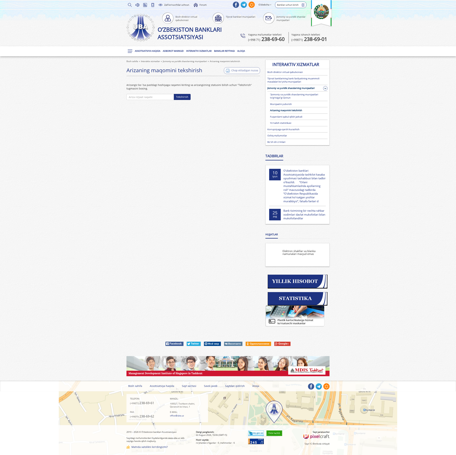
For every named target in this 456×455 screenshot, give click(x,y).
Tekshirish (182, 97)
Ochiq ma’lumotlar (277, 135)
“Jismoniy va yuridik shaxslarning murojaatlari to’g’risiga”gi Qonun (294, 96)
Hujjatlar (271, 234)
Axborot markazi (173, 50)
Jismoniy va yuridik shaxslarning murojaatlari (291, 88)
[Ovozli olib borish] (137, 5)
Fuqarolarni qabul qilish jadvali (286, 116)
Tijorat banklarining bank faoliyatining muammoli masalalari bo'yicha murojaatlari (293, 80)
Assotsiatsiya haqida (147, 50)
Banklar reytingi (224, 50)
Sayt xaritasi (189, 386)
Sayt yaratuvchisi (321, 431)
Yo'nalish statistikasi (280, 123)
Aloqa (241, 50)
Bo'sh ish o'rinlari (276, 142)
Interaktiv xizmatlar (199, 50)
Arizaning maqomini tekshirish (286, 110)
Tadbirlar (274, 156)
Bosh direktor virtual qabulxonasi (285, 72)
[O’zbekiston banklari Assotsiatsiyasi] (140, 27)
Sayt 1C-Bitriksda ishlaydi (317, 443)
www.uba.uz (174, 438)
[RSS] (145, 5)
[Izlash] (129, 5)
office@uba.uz (177, 415)
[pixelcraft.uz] (316, 436)
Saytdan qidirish (235, 386)
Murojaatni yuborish (281, 104)
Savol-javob (210, 386)
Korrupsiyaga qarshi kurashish (283, 129)
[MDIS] (228, 365)
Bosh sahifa (135, 386)
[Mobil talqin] (152, 5)
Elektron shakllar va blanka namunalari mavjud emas (299, 252)
